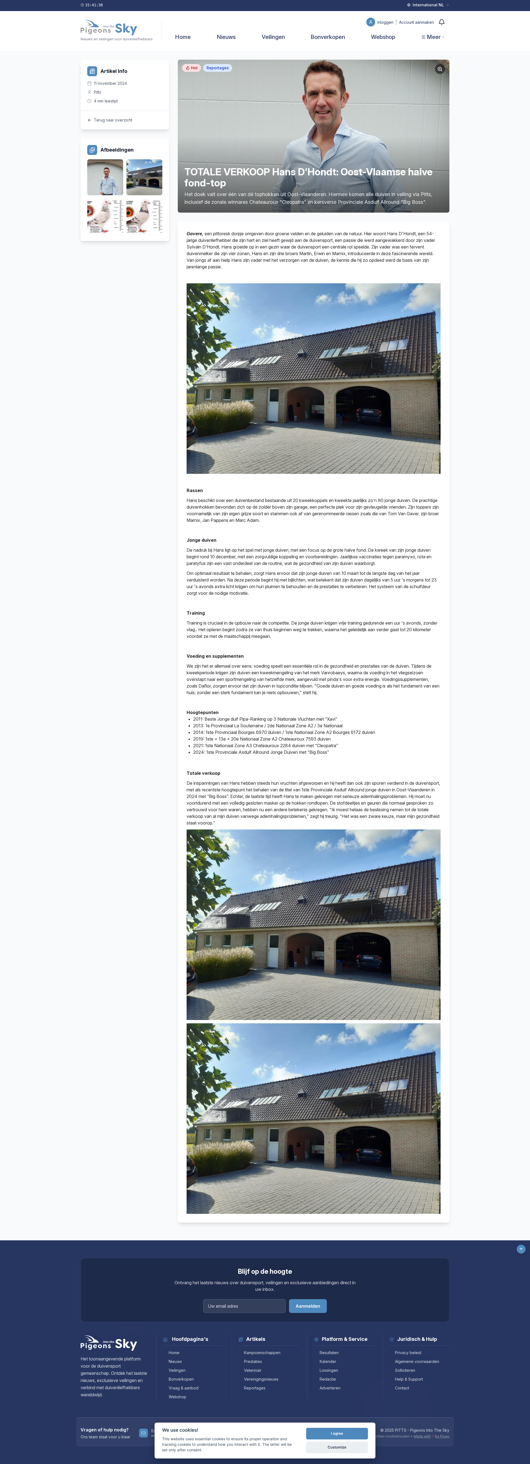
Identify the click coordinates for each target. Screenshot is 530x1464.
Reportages (255, 1388)
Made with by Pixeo (431, 1436)
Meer (434, 37)
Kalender (328, 1361)
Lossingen (329, 1370)
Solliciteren (405, 1370)
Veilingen (273, 37)
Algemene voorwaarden (417, 1361)
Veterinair (252, 1370)
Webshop (383, 37)
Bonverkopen (328, 37)
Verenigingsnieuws (261, 1379)
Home (183, 37)
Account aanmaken (416, 22)
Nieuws (226, 37)
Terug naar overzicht (113, 120)
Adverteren (330, 1388)
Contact (402, 1388)
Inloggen (385, 22)
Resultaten (329, 1352)
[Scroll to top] (521, 1249)
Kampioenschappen (262, 1352)
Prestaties (253, 1361)
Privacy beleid (408, 1352)
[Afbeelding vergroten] (440, 69)
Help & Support (409, 1379)
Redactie (328, 1379)
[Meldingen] (441, 22)
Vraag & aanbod (183, 1388)
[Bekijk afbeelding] (105, 177)
